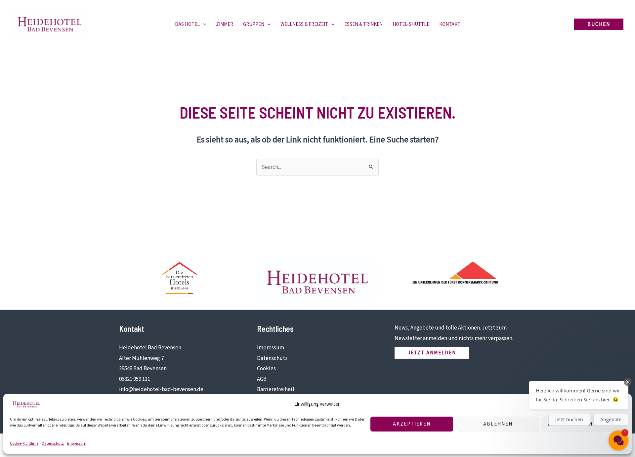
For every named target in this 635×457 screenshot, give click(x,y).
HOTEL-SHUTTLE (411, 24)
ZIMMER (224, 24)
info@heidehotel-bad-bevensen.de (161, 389)
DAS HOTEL (187, 24)
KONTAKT (449, 24)
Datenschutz (53, 443)
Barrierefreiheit (276, 389)
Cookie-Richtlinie (24, 443)
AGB (262, 379)
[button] (203, 24)
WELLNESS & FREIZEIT (304, 24)
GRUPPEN (253, 24)
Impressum (76, 443)
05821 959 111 (134, 379)
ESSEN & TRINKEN (363, 24)
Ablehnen (498, 424)
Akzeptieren (412, 424)
